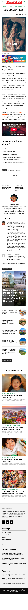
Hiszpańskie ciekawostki (9, 393)
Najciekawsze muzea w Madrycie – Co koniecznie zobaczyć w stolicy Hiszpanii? (14, 295)
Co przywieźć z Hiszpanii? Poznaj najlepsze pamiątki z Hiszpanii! (13, 492)
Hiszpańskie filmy (20, 6)
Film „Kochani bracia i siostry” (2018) (19, 188)
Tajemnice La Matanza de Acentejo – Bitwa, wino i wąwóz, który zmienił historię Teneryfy (10, 351)
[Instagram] (3, 522)
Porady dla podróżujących (10, 489)
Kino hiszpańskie (7, 6)
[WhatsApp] (19, 178)
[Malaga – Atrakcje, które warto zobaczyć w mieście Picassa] (14, 415)
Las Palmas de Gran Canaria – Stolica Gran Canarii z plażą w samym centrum (9, 332)
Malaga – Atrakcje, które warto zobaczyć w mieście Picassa (12, 428)
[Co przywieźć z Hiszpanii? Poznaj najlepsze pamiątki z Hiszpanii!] (14, 479)
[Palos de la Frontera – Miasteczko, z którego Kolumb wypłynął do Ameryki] (22, 341)
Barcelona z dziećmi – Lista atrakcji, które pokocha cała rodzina (9, 312)
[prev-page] (21, 274)
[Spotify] (11, 522)
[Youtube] (7, 522)
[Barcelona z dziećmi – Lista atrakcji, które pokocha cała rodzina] (22, 312)
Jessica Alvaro (10, 14)
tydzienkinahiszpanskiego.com (15, 170)
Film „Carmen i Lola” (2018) (6, 187)
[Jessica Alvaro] (14, 198)
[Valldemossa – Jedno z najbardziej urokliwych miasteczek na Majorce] (22, 322)
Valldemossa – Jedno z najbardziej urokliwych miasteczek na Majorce (8, 322)
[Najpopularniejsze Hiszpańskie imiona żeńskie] (14, 383)
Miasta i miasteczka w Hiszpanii (11, 425)
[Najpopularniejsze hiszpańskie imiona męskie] (14, 447)
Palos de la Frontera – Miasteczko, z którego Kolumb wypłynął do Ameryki (9, 341)
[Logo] (14, 2)
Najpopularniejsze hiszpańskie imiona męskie (13, 583)
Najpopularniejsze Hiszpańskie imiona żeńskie (14, 575)
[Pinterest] (15, 178)
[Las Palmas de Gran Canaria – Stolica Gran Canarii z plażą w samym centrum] (22, 331)
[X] (12, 178)
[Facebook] (8, 178)
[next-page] (24, 274)
